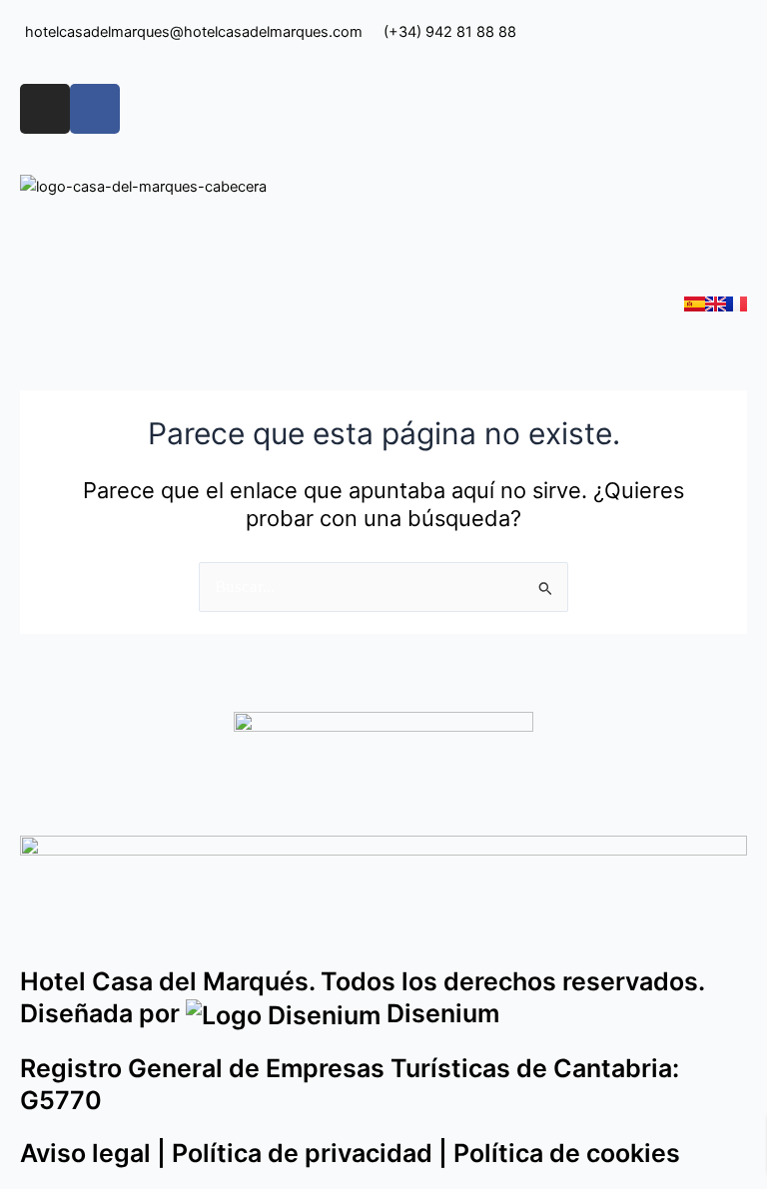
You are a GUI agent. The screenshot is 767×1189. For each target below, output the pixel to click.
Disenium (440, 1013)
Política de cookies (566, 1153)
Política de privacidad (302, 1153)
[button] (383, 246)
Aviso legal (85, 1153)
